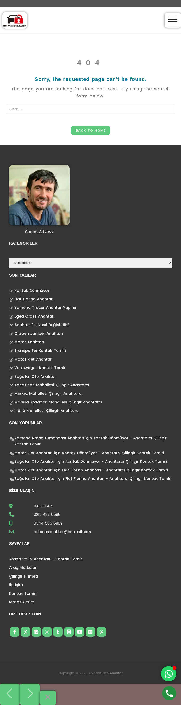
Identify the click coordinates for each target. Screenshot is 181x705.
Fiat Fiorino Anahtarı (33, 299)
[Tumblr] (58, 632)
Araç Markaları (23, 567)
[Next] (30, 694)
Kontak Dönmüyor (31, 290)
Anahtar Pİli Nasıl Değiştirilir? (41, 324)
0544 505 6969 (48, 523)
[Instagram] (47, 632)
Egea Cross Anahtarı (34, 316)
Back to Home (90, 130)
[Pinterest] (101, 632)
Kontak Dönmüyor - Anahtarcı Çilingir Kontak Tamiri (113, 453)
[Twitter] (25, 632)
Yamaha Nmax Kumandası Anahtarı (49, 438)
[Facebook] (14, 632)
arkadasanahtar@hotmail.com (62, 531)
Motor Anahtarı (29, 342)
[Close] (48, 698)
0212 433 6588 (47, 514)
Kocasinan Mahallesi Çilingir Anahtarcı (51, 385)
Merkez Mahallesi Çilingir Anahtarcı (48, 393)
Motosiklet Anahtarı (33, 359)
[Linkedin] (69, 632)
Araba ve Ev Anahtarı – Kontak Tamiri (46, 559)
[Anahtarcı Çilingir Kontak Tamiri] (14, 20)
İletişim (16, 585)
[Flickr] (90, 632)
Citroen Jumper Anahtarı (38, 333)
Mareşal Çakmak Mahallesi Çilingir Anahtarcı (58, 402)
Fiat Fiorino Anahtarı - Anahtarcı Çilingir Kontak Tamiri (115, 470)
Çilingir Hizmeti (23, 576)
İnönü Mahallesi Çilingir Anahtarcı (46, 410)
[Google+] (36, 632)
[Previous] (10, 694)
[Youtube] (79, 632)
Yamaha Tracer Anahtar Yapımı (45, 307)
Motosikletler (21, 602)
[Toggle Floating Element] (168, 673)
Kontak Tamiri (22, 593)
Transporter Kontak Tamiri (40, 350)
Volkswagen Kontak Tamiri (40, 367)
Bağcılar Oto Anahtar (35, 376)
